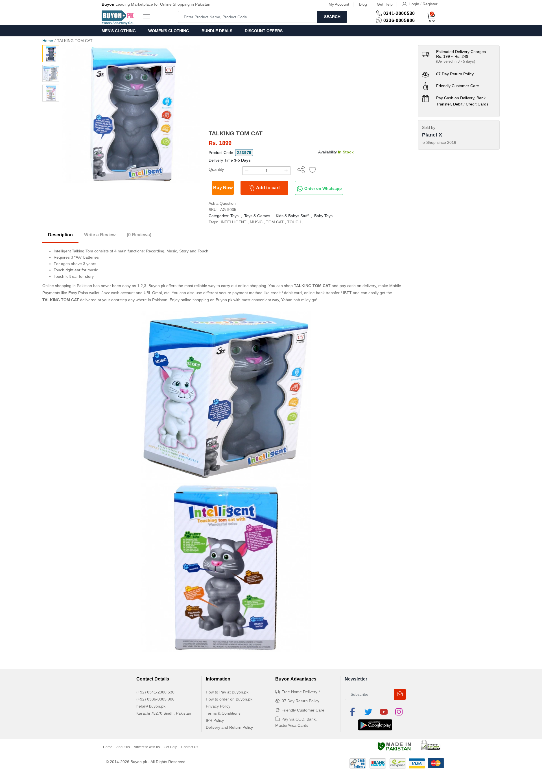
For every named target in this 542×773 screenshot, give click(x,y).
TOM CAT (275, 222)
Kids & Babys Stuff (292, 215)
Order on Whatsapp (322, 188)
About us (123, 747)
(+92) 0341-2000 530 (155, 692)
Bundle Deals (217, 30)
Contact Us (189, 747)
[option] (131, 114)
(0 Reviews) (139, 234)
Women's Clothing (168, 30)
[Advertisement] (309, 87)
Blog (363, 4)
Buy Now (223, 187)
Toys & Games (257, 215)
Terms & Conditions (223, 713)
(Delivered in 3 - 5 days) (455, 61)
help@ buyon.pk (150, 706)
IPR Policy (215, 720)
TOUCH (294, 222)
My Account (339, 4)
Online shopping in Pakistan (67, 285)
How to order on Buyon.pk (229, 699)
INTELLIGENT (233, 222)
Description (60, 234)
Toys (234, 215)
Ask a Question (222, 203)
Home (47, 40)
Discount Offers (264, 30)
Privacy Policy (218, 706)
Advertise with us (147, 747)
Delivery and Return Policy (229, 727)
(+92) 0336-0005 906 (155, 699)
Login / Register (423, 4)
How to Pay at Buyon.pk (227, 692)
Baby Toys (323, 215)
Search (332, 16)
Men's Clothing (119, 30)
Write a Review (99, 234)
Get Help (385, 4)
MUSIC (256, 222)
